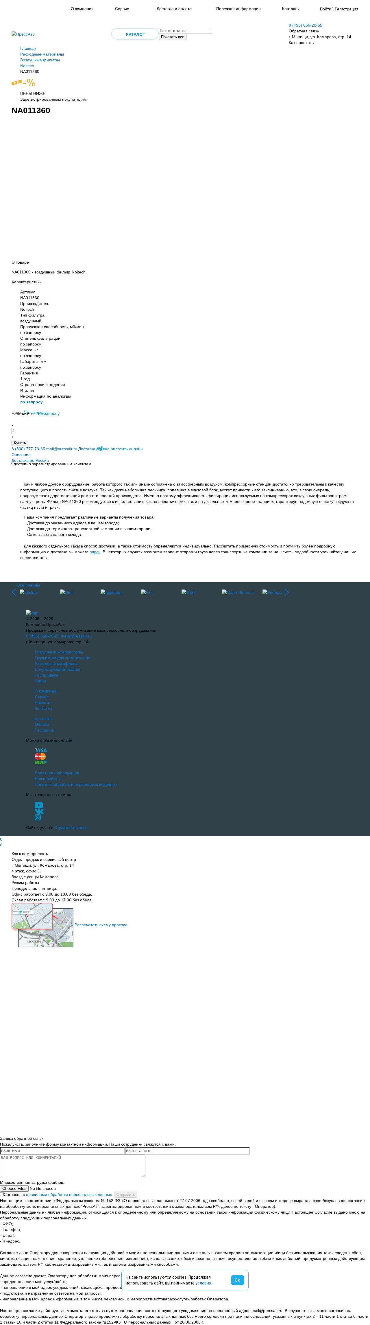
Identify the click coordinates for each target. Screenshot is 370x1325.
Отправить (125, 1194)
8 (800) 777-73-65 (28, 448)
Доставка (86, 448)
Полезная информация (238, 8)
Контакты (290, 8)
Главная (28, 48)
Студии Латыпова (71, 827)
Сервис (122, 8)
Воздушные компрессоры (59, 652)
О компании (82, 8)
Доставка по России (30, 460)
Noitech (27, 65)
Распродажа (46, 675)
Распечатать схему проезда (101, 924)
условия (203, 1283)
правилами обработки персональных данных (69, 1194)
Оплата (42, 724)
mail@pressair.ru (61, 448)
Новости (42, 702)
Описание (21, 454)
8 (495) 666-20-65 (305, 25)
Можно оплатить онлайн (120, 448)
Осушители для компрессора (62, 657)
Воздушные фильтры (40, 60)
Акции (40, 681)
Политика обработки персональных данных (76, 784)
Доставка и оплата (174, 8)
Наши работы (47, 778)
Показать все (172, 37)
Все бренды (28, 585)
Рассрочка (44, 730)
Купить (20, 443)
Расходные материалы (42, 54)
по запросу (31, 402)
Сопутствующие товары (57, 669)
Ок (237, 1280)
